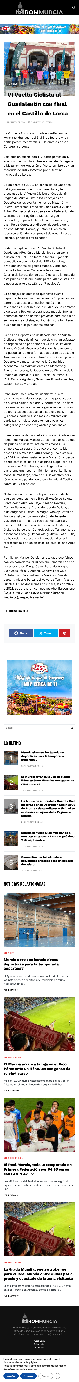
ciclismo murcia (17, 610)
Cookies (39, 1347)
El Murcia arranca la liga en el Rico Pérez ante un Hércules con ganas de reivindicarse (47, 780)
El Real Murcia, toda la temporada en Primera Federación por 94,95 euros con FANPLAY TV (38, 1169)
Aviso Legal (39, 1340)
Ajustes (45, 1375)
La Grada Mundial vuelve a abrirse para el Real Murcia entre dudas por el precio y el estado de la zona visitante (39, 1274)
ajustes (32, 1369)
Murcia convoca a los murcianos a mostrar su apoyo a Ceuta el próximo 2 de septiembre (48, 836)
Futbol (19, 1057)
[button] (6, 7)
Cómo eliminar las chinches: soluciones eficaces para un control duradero (47, 860)
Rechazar (28, 1375)
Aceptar (11, 1375)
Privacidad (39, 1344)
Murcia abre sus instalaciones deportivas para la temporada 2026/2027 (43, 756)
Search (72, 728)
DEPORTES (12, 83)
